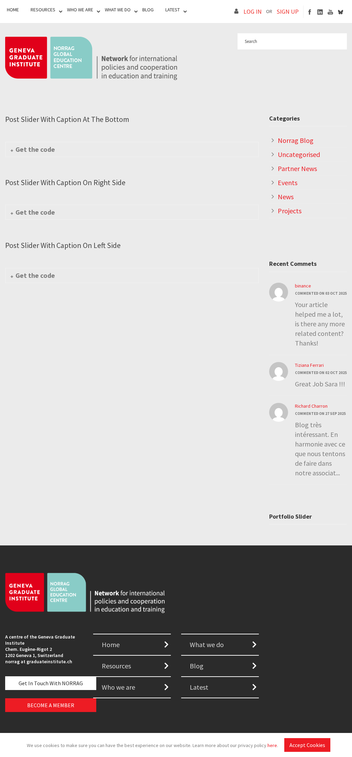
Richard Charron (311, 406)
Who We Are (80, 10)
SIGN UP (288, 11)
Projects (289, 210)
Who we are (118, 687)
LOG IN (252, 11)
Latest (172, 10)
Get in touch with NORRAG (51, 683)
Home (13, 10)
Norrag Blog (296, 140)
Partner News (297, 168)
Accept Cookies (307, 745)
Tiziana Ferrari (309, 365)
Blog (148, 10)
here (272, 745)
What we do (207, 644)
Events (287, 182)
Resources (43, 10)
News (286, 196)
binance (303, 286)
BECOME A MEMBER (50, 705)
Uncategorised (299, 154)
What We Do (118, 10)
